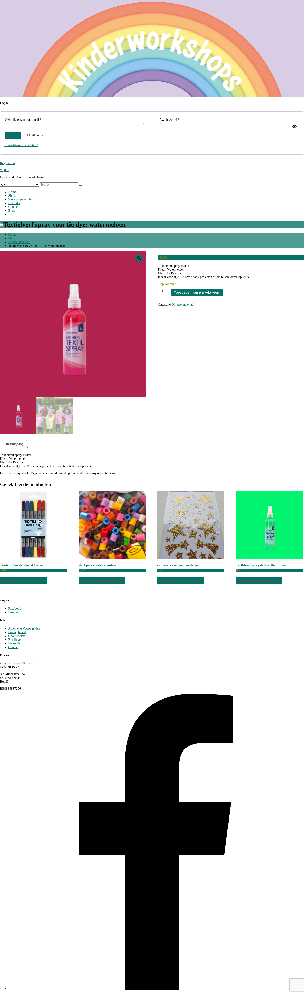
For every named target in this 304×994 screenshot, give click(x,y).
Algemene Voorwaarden (24, 628)
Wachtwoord (174, 119)
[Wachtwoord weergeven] (294, 126)
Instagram (14, 612)
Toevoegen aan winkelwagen (196, 292)
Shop (11, 195)
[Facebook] (156, 988)
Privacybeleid (17, 632)
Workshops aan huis (21, 199)
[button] (139, 258)
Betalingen (15, 639)
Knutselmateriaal (19, 242)
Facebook (14, 608)
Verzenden (15, 643)
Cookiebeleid (17, 636)
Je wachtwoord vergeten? (21, 145)
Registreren (7, 163)
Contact (13, 207)
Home (12, 192)
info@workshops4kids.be (17, 663)
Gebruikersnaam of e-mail (27, 119)
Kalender (14, 203)
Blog (11, 210)
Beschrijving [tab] (14, 444)
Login (12, 135)
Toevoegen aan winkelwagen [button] (23, 580)
